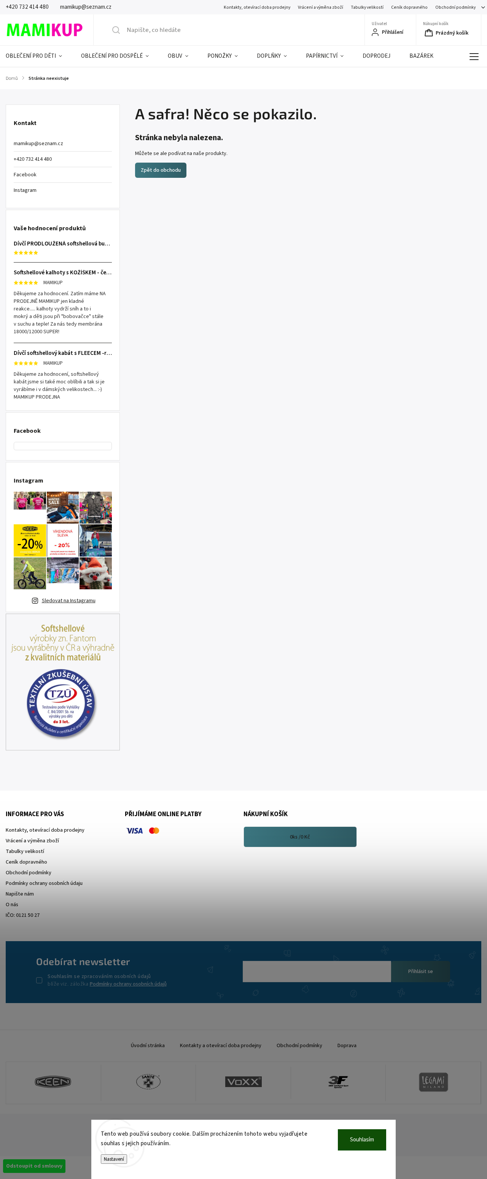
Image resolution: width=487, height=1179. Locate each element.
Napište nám (20, 894)
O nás (12, 904)
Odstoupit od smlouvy (34, 1166)
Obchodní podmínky (455, 7)
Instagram (25, 190)
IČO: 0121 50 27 (23, 915)
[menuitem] (39, 56)
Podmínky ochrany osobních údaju (44, 883)
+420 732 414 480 (33, 159)
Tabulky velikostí (367, 7)
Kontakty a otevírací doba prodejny (220, 1045)
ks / (300, 837)
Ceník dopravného (409, 7)
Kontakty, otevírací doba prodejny (257, 7)
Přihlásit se (420, 971)
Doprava (346, 1045)
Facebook (25, 175)
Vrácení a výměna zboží (320, 7)
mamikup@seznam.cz (38, 143)
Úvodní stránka (148, 1045)
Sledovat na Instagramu (68, 601)
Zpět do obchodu (161, 170)
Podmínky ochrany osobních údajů (128, 984)
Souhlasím (362, 1140)
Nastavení (114, 1159)
